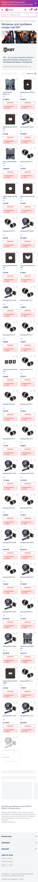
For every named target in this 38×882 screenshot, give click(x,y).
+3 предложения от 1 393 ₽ (9, 592)
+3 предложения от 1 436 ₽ (26, 626)
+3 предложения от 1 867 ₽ (26, 384)
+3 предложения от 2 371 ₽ (9, 246)
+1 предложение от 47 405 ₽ (26, 246)
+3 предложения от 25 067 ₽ (26, 557)
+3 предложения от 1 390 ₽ (26, 349)
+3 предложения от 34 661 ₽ (9, 626)
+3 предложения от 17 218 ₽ (26, 141)
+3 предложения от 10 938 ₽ (9, 488)
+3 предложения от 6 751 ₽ (9, 142)
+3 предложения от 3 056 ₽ (9, 419)
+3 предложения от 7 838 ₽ (26, 280)
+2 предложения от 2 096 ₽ (9, 384)
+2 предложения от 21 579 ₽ (9, 107)
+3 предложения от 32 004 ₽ (9, 557)
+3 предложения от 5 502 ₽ (9, 696)
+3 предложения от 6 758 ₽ (9, 280)
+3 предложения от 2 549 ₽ (26, 453)
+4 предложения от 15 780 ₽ (9, 176)
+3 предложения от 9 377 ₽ (26, 107)
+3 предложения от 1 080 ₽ (26, 315)
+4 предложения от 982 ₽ (26, 695)
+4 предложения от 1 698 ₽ (9, 522)
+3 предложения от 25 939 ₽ (26, 592)
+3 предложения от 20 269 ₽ (9, 730)
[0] (30, 10)
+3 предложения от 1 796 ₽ (26, 522)
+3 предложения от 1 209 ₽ (26, 176)
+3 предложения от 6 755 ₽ (9, 211)
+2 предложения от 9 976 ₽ (26, 488)
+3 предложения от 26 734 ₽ (26, 730)
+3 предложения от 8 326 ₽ (9, 315)
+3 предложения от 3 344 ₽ (9, 349)
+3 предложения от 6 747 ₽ (26, 211)
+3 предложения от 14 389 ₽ (26, 661)
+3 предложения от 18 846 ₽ (9, 661)
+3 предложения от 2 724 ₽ (26, 419)
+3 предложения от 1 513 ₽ (9, 453)
